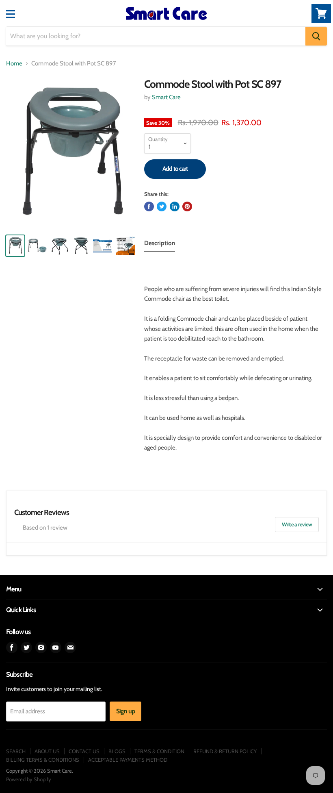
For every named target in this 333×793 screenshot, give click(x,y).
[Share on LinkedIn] (174, 206)
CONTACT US (84, 751)
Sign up (125, 711)
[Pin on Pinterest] (187, 206)
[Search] (316, 36)
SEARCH (16, 751)
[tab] (159, 244)
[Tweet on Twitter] (161, 206)
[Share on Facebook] (149, 206)
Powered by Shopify (28, 779)
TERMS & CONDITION (159, 751)
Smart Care (166, 97)
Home (14, 63)
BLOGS (116, 751)
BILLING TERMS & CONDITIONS (42, 759)
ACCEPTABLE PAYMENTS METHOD (127, 759)
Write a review (297, 524)
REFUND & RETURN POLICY (225, 751)
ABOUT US (47, 751)
